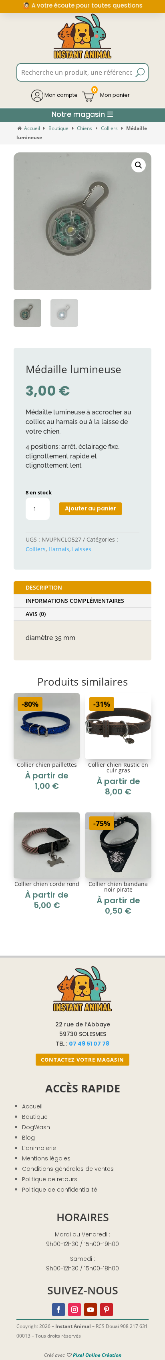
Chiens (84, 128)
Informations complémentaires (75, 600)
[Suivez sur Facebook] (58, 1309)
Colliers (109, 128)
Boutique (58, 128)
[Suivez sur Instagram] (74, 1309)
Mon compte (60, 95)
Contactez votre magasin (82, 1059)
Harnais (58, 549)
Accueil (32, 128)
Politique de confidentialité (59, 1190)
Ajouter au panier (90, 508)
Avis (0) (36, 614)
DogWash (36, 1127)
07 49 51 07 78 (89, 1044)
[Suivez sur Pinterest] (106, 1309)
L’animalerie (39, 1148)
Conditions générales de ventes (68, 1169)
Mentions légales (46, 1158)
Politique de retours (49, 1179)
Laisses (81, 549)
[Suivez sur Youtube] (90, 1309)
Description (44, 587)
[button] (138, 165)
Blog (28, 1138)
